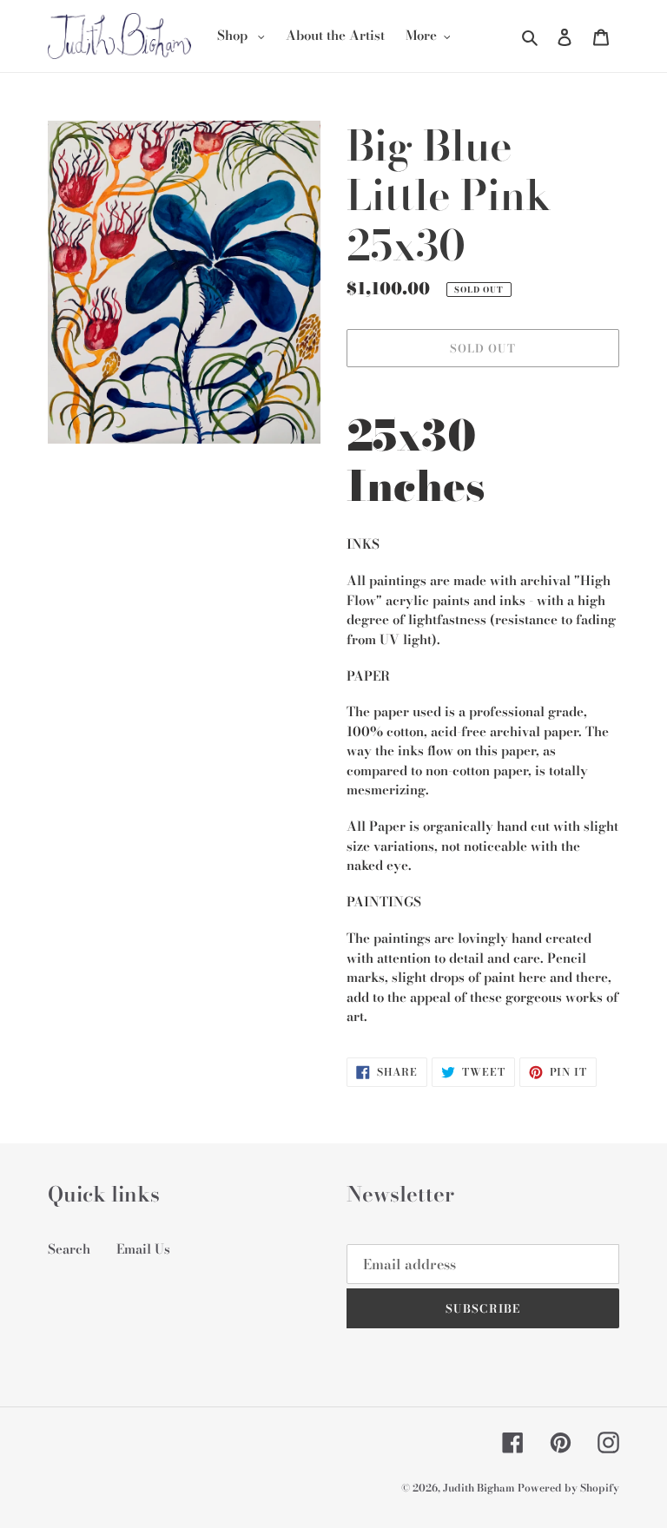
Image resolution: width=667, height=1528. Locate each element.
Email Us (143, 1249)
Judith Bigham (480, 1487)
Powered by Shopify (568, 1487)
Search (69, 1249)
